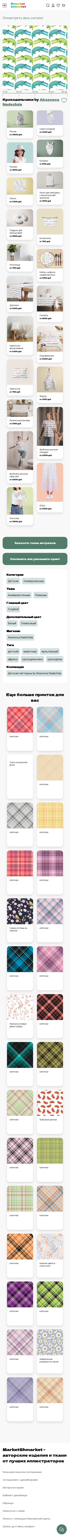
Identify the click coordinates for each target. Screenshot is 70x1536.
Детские (13, 581)
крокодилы (55, 659)
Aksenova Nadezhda (20, 637)
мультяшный (50, 651)
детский (13, 651)
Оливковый (28, 623)
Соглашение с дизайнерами (20, 1479)
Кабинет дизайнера (15, 1495)
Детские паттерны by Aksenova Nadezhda (34, 673)
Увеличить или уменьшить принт (35, 559)
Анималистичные (19, 595)
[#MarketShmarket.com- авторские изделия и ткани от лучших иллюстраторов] (18, 5)
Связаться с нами (14, 1510)
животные (30, 651)
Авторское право (13, 1487)
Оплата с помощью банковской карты (26, 1518)
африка (12, 659)
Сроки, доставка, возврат (19, 1526)
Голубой (13, 609)
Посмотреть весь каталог (23, 18)
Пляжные (41, 595)
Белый (12, 623)
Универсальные (33, 581)
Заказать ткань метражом (35, 543)
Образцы (8, 1503)
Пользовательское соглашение (22, 1472)
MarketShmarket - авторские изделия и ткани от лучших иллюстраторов (35, 1455)
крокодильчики (32, 659)
